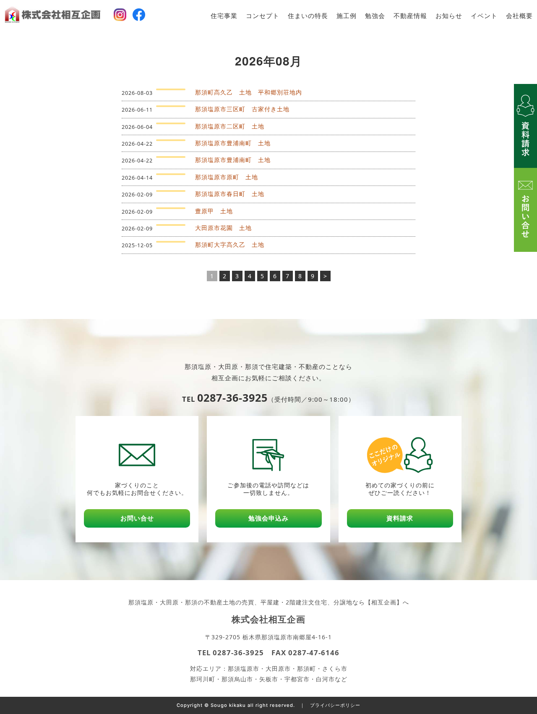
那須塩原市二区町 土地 (229, 126)
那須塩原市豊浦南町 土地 (233, 143)
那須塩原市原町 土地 (226, 177)
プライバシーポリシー (335, 705)
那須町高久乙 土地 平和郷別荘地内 (248, 92)
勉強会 (375, 16)
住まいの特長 (308, 16)
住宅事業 (224, 16)
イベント (484, 16)
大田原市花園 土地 (223, 228)
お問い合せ (137, 518)
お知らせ (448, 16)
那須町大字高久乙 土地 (229, 244)
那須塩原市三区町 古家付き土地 (242, 109)
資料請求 (399, 518)
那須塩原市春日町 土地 (229, 194)
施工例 (346, 16)
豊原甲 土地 (214, 211)
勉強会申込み (268, 518)
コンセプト (262, 16)
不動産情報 (410, 16)
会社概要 (519, 16)
